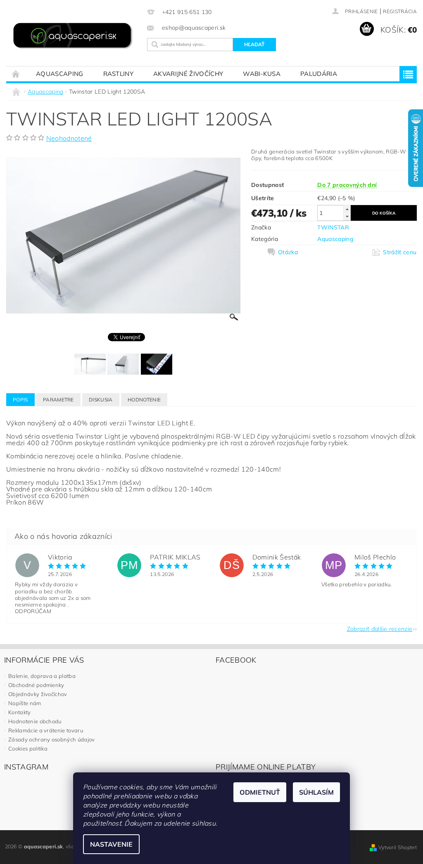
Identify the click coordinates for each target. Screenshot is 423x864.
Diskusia (101, 400)
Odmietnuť (260, 792)
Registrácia (400, 11)
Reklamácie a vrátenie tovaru (45, 730)
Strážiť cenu (399, 252)
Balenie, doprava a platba (42, 676)
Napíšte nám (24, 703)
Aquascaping (59, 74)
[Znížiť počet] (347, 216)
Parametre (58, 400)
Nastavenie (111, 844)
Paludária (318, 74)
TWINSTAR (333, 227)
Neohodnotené (69, 138)
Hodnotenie (144, 400)
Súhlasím (316, 792)
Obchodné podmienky (36, 685)
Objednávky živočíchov (37, 694)
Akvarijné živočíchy (188, 74)
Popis (20, 400)
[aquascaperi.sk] (74, 36)
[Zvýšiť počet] (347, 209)
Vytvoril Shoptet (397, 847)
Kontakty (19, 712)
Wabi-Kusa (261, 74)
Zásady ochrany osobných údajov (51, 739)
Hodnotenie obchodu (35, 721)
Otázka (288, 252)
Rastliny (118, 74)
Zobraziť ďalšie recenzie (380, 628)
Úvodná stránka (16, 73)
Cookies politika (28, 748)
